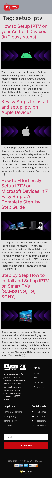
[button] (46, 7)
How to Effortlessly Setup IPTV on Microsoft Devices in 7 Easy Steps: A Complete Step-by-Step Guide (24, 194)
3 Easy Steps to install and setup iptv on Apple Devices (24, 107)
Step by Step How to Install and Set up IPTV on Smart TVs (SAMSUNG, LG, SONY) (25, 286)
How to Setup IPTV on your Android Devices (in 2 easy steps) (24, 31)
